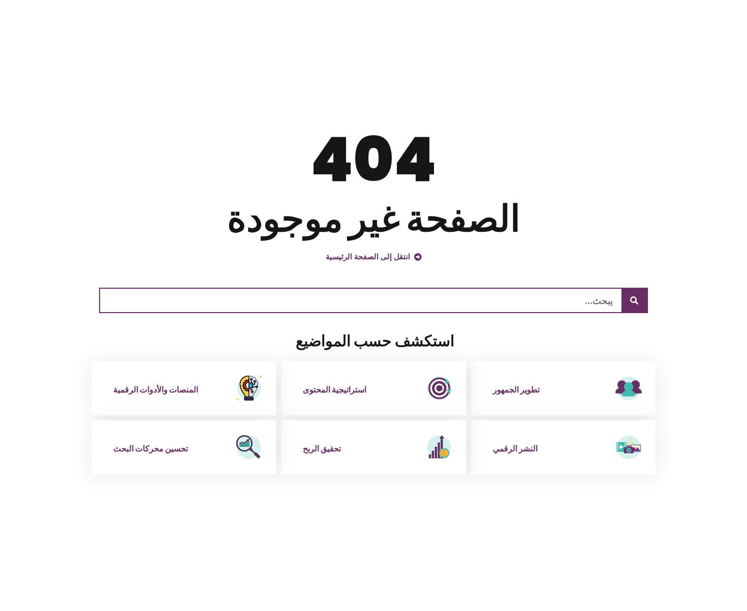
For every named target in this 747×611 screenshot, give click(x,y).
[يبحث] (634, 300)
